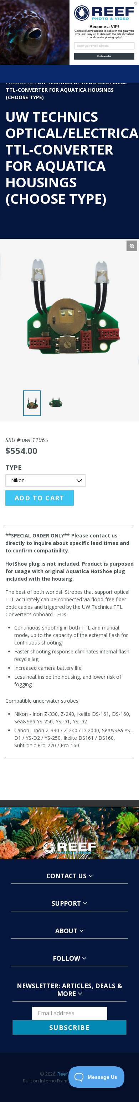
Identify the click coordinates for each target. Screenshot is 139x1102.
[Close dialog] (136, 3)
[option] (33, 405)
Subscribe (104, 56)
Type (13, 467)
